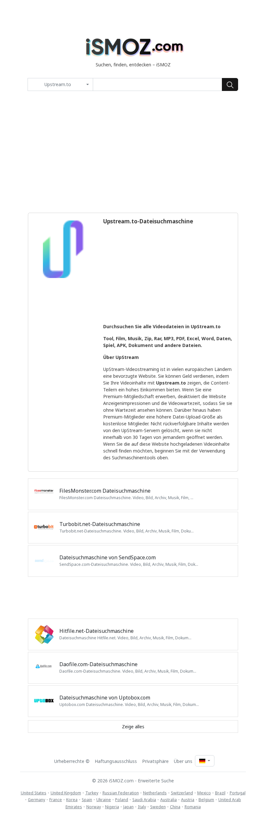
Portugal (238, 793)
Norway (93, 807)
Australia (168, 799)
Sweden (158, 807)
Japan (128, 807)
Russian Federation (121, 793)
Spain (87, 799)
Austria (187, 799)
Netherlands (155, 793)
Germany (36, 799)
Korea (72, 799)
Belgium (206, 799)
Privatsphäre (155, 761)
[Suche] (230, 84)
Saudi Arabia (144, 799)
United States (33, 793)
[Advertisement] (133, 151)
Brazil (220, 793)
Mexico (204, 793)
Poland (121, 799)
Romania (193, 807)
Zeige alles (133, 726)
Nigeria (112, 807)
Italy (142, 807)
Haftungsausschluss (116, 761)
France (55, 799)
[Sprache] (204, 760)
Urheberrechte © (72, 761)
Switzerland (182, 793)
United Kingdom (66, 793)
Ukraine (103, 799)
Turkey (91, 793)
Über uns (183, 761)
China (175, 807)
